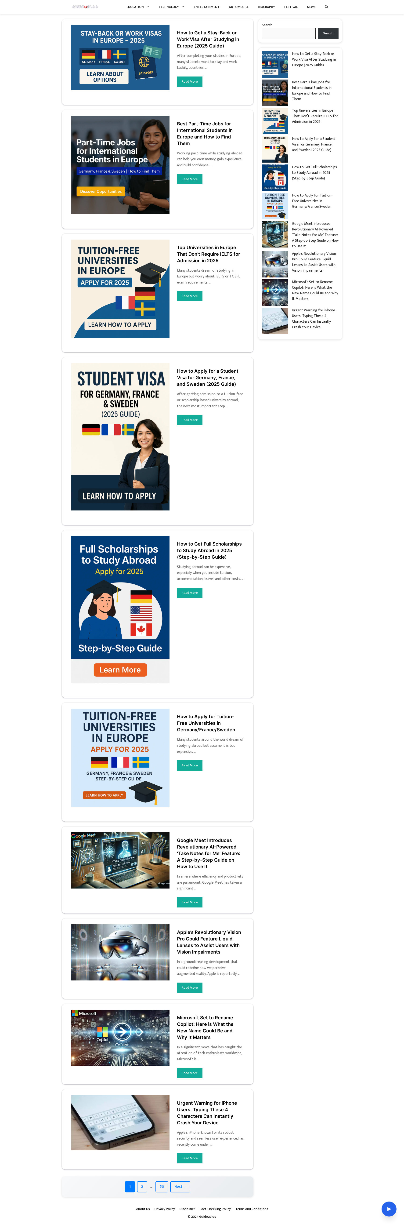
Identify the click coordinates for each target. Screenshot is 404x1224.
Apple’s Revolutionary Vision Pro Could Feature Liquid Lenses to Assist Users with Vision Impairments (314, 262)
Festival (291, 7)
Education (135, 7)
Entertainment (207, 7)
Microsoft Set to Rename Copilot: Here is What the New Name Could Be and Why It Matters (315, 290)
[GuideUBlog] (85, 7)
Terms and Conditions (251, 1209)
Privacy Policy (165, 1209)
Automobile (239, 7)
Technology (169, 7)
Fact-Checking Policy (215, 1209)
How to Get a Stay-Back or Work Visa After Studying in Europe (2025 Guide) (208, 39)
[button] (326, 7)
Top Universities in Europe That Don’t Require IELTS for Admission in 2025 (208, 254)
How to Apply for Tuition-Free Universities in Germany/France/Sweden (206, 723)
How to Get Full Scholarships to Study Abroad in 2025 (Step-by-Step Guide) (209, 550)
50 (164, 1188)
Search (267, 25)
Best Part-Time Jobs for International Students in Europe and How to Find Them (312, 90)
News (311, 7)
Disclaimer (187, 1209)
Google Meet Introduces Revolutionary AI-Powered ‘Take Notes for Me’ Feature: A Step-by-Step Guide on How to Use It (208, 853)
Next (180, 1187)
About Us (143, 1209)
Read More (190, 81)
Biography (266, 7)
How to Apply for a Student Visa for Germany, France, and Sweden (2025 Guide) (207, 377)
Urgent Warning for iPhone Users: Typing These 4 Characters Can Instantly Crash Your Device (313, 318)
